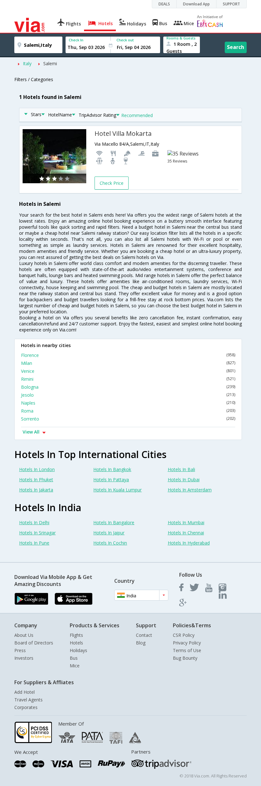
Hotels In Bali (181, 469)
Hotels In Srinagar (37, 533)
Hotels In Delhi (34, 522)
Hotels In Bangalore (113, 522)
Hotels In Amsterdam (190, 490)
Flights (76, 635)
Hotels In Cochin (110, 543)
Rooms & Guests (180, 38)
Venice (128, 371)
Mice (75, 666)
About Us (23, 635)
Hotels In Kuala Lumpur (117, 490)
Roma (128, 411)
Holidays (78, 650)
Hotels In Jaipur (108, 533)
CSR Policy (183, 635)
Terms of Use (187, 650)
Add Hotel (24, 692)
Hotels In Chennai (186, 533)
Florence (128, 355)
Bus (74, 658)
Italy (27, 63)
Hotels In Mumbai (186, 522)
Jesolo (128, 395)
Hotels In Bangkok (112, 469)
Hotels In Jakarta (36, 490)
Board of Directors (33, 643)
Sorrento (128, 419)
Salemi (50, 63)
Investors (23, 658)
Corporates (26, 707)
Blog (140, 643)
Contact (144, 635)
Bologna (128, 387)
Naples (128, 403)
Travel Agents (28, 700)
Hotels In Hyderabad (189, 543)
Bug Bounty (185, 658)
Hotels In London (37, 469)
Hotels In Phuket (36, 479)
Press (20, 650)
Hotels (76, 643)
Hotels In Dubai (184, 479)
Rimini (128, 379)
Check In (76, 40)
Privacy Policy (187, 643)
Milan (128, 363)
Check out (125, 40)
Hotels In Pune (34, 543)
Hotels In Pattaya (111, 479)
